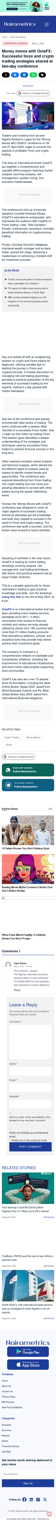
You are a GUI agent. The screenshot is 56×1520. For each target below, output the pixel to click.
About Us (6, 1386)
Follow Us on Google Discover (35, 93)
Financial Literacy (10, 1446)
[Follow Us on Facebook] (24, 1499)
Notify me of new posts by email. (29, 1140)
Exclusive (6, 1424)
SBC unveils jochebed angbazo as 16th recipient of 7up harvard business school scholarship (28, 301)
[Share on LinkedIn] (24, 74)
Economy (6, 1430)
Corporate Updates (18, 37)
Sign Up (28, 1483)
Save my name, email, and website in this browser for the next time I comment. (29, 1118)
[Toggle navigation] (46, 24)
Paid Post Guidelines (12, 1407)
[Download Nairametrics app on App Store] (28, 1364)
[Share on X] (6, 74)
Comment (15, 1021)
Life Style (6, 1451)
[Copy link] (42, 74)
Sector (5, 1440)
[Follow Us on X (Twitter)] (45, 1499)
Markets (6, 1435)
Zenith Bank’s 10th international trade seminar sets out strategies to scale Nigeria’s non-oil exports (27, 1308)
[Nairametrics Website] (19, 23)
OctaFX (7, 609)
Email (13, 1080)
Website (14, 1096)
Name (13, 1063)
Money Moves (33, 737)
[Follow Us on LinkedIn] (31, 1499)
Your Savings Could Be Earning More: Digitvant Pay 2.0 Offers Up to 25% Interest (25, 1209)
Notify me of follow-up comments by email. (28, 1134)
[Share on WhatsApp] (33, 74)
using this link (11, 597)
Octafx (9, 744)
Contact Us (7, 1391)
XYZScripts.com (43, 1518)
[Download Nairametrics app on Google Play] (28, 1351)
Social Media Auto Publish (16, 1518)
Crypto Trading (12, 737)
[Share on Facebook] (15, 74)
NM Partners (28, 85)
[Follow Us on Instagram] (38, 1499)
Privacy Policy (8, 1396)
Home (4, 37)
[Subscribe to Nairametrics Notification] (49, 1513)
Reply (17, 990)
